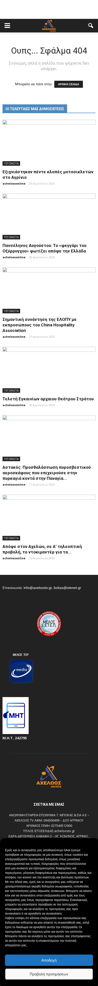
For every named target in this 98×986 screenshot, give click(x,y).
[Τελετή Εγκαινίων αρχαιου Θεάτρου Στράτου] (49, 370)
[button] (91, 25)
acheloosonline (14, 183)
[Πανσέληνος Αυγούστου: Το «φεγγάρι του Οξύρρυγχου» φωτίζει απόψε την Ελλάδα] (49, 217)
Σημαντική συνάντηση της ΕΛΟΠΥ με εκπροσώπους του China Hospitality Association (40, 325)
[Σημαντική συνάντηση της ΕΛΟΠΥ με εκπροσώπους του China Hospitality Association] (49, 290)
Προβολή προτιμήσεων (49, 974)
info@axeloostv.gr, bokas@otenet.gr (52, 588)
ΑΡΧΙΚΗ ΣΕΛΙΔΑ (68, 84)
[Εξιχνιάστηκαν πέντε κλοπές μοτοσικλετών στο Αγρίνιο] (49, 143)
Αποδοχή (49, 960)
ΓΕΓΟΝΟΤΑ (11, 163)
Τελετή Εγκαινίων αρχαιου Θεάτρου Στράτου (48, 398)
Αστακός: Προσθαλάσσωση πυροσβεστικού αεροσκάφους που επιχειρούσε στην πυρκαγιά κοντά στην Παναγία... (47, 473)
